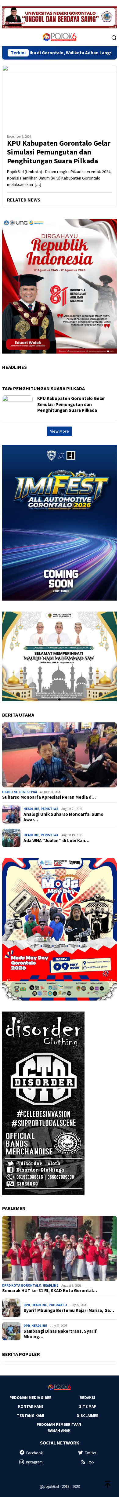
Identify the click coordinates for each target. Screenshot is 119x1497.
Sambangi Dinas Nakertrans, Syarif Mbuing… (60, 1333)
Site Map (87, 1406)
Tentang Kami (30, 1415)
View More (59, 431)
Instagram (34, 1462)
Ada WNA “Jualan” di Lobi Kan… (56, 840)
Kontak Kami (30, 1406)
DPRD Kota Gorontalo (21, 1285)
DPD (26, 1305)
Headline (10, 792)
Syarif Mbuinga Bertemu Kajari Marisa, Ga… (68, 1310)
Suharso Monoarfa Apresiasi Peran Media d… (49, 797)
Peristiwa (28, 792)
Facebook (34, 1452)
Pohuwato (58, 1305)
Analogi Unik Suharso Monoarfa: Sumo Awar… (63, 817)
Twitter (90, 1452)
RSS (91, 1462)
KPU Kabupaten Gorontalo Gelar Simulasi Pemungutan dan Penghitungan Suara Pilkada (58, 152)
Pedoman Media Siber (30, 1397)
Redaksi (87, 1397)
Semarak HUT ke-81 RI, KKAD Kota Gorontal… (49, 1290)
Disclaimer (88, 1415)
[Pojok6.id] (59, 37)
